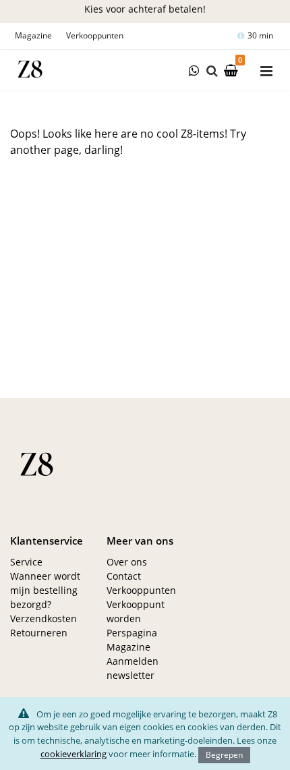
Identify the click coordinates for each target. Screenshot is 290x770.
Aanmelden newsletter (132, 668)
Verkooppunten (94, 35)
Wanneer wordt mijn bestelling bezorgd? (45, 590)
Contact (124, 576)
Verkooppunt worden (136, 611)
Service (26, 561)
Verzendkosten (43, 618)
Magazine (33, 35)
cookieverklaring (73, 754)
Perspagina (132, 632)
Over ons (127, 561)
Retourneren (38, 632)
